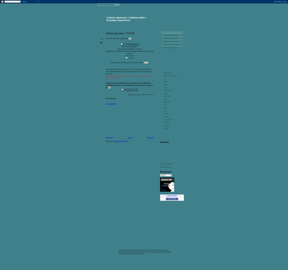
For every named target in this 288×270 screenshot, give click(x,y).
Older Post (150, 137)
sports (165, 128)
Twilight (166, 87)
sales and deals (168, 119)
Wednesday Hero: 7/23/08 (120, 33)
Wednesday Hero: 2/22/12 (171, 38)
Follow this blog (172, 199)
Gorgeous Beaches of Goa (114, 256)
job (164, 105)
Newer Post (109, 137)
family (165, 99)
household (166, 102)
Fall (165, 78)
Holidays (166, 81)
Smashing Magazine (181, 257)
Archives (179, 7)
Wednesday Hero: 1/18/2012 (171, 44)
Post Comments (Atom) (121, 141)
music (165, 110)
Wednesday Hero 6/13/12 (171, 35)
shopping (166, 122)
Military (166, 84)
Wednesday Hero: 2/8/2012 (171, 41)
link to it (146, 62)
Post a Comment (111, 104)
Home (155, 7)
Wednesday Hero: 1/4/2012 (171, 47)
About (167, 7)
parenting (166, 116)
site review (167, 125)
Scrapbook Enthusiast (166, 163)
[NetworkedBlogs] (172, 195)
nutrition (166, 113)
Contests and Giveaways (171, 75)
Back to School (168, 72)
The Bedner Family (165, 167)
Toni (130, 38)
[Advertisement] (123, 120)
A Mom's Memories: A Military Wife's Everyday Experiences (126, 18)
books (165, 93)
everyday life (167, 96)
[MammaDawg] (167, 191)
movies (166, 107)
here (109, 87)
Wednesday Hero (149, 94)
